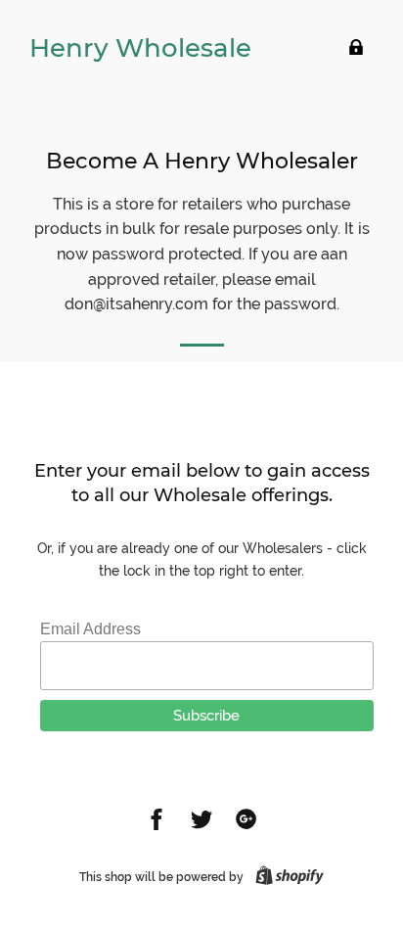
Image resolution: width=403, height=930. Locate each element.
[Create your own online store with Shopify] (285, 877)
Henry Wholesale (140, 48)
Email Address (90, 629)
